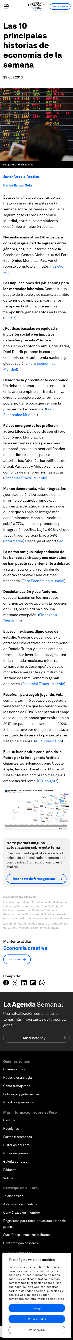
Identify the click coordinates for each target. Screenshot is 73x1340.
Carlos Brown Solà (17, 185)
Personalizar (37, 1330)
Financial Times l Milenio (25, 478)
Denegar (37, 1308)
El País (9, 318)
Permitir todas (37, 1319)
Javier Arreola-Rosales (21, 177)
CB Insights (47, 781)
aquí (63, 541)
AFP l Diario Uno (48, 741)
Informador (13, 541)
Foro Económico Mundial (43, 581)
